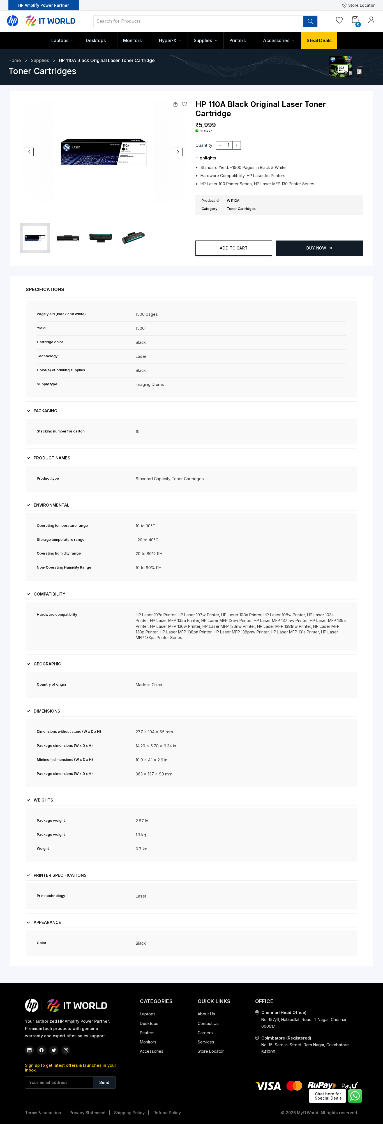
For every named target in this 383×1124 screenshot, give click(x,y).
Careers (205, 1032)
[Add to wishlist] (184, 104)
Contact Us (208, 1023)
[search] (310, 21)
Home (14, 60)
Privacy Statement (88, 1112)
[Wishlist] (339, 21)
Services (206, 1042)
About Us (206, 1013)
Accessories (151, 1051)
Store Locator (361, 5)
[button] (191, 299)
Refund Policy (167, 1112)
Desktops (149, 1023)
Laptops (148, 1013)
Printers (147, 1032)
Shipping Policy (129, 1112)
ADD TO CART (234, 248)
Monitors (148, 1042)
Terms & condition (43, 1112)
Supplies (40, 60)
